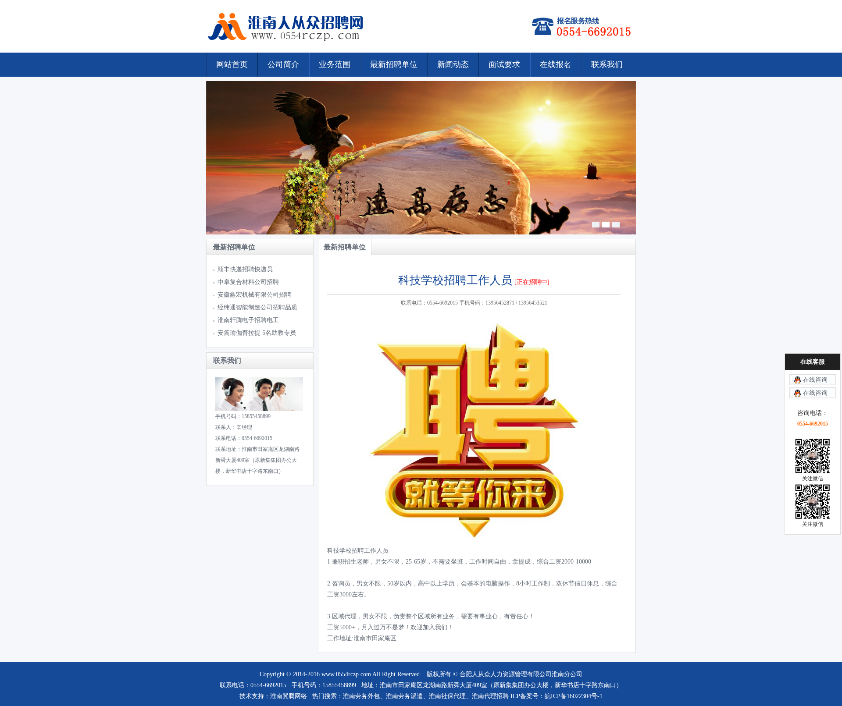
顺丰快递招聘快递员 (245, 269)
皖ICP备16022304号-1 (574, 696)
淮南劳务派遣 (404, 696)
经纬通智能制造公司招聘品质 (257, 307)
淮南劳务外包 (361, 696)
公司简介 (283, 64)
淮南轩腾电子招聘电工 (248, 320)
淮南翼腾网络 (288, 696)
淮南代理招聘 (490, 696)
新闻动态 (453, 64)
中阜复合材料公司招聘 (248, 282)
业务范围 (334, 64)
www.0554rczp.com (346, 674)
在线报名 (555, 64)
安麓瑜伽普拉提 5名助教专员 (257, 333)
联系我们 (607, 64)
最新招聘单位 (393, 64)
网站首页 (232, 64)
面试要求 (504, 64)
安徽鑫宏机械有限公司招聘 (254, 294)
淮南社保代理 (447, 696)
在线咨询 (815, 379)
